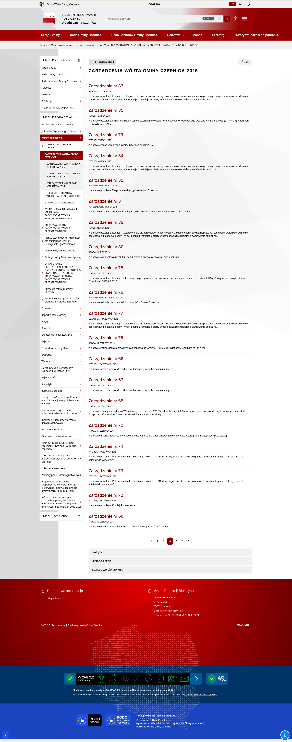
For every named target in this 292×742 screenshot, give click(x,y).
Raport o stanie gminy (53, 315)
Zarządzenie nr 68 (106, 516)
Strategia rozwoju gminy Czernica (58, 290)
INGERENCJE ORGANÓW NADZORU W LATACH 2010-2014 (63, 194)
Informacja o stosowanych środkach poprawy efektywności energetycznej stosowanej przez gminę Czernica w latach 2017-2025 (61, 502)
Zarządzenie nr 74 (106, 446)
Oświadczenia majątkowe (55, 348)
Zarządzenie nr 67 (106, 379)
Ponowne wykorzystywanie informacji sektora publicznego (59, 412)
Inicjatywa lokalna (51, 429)
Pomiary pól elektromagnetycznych (61, 475)
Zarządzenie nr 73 (106, 470)
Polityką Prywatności (160, 720)
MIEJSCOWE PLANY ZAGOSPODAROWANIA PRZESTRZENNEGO (57, 228)
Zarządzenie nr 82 (106, 180)
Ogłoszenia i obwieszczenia (56, 334)
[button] (154, 4)
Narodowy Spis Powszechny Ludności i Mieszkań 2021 (57, 369)
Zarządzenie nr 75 (106, 337)
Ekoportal (46, 354)
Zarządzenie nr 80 (106, 246)
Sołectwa (46, 87)
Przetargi (46, 101)
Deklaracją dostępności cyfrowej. (200, 694)
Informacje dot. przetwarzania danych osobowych (58, 421)
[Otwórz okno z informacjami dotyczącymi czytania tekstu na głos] (91, 62)
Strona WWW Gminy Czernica (63, 4)
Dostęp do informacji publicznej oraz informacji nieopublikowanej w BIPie (60, 400)
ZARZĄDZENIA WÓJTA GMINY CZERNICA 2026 (63, 165)
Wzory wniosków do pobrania (58, 107)
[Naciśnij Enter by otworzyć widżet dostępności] (235, 18)
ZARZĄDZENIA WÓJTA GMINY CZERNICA (62, 155)
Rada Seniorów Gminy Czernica (59, 81)
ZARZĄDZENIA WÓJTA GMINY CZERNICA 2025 (63, 175)
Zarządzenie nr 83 (106, 222)
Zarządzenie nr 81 (106, 201)
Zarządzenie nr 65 (106, 400)
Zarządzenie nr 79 (106, 134)
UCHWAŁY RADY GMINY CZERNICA (58, 146)
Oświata (46, 308)
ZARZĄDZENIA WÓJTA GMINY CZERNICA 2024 (63, 184)
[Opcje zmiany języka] (244, 18)
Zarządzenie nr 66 (106, 358)
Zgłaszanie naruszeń (53, 468)
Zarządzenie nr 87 (106, 85)
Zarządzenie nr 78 (106, 267)
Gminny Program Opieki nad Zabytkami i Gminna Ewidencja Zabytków (58, 446)
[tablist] (240, 4)
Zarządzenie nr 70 (106, 425)
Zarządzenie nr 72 (106, 495)
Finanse (45, 94)
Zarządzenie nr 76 (106, 292)
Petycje (45, 321)
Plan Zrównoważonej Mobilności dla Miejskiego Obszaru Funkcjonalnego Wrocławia (63, 240)
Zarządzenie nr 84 (106, 155)
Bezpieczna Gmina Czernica (57, 124)
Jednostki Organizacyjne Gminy (59, 131)
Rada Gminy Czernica (53, 74)
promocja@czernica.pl (172, 611)
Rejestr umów (49, 377)
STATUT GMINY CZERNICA (59, 202)
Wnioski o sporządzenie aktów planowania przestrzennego (62, 300)
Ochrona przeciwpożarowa (56, 436)
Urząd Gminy (48, 67)
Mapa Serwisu (55, 598)
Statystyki (46, 384)
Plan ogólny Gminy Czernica (60, 250)
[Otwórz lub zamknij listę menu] (79, 60)
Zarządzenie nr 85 (106, 110)
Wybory (45, 361)
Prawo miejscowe (51, 137)
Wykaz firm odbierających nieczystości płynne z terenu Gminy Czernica (61, 458)
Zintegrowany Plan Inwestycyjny (63, 257)
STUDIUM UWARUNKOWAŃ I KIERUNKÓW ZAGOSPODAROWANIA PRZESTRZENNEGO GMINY (61, 214)
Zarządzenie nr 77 (106, 313)
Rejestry (46, 341)
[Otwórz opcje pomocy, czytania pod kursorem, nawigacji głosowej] (284, 734)
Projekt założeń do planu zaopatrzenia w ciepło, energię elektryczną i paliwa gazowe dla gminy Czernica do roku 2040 (59, 486)
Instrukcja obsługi (51, 390)
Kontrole (46, 328)
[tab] (232, 4)
